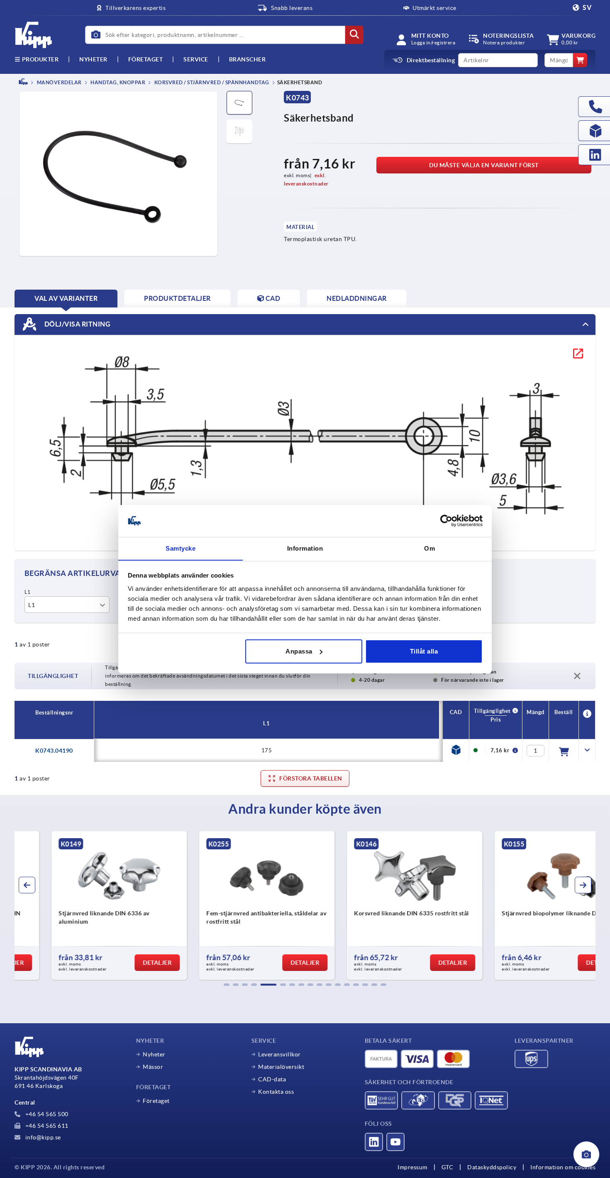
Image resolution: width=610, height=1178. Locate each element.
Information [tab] (305, 547)
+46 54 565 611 (46, 1125)
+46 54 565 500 (46, 1114)
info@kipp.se (42, 1137)
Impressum (412, 1167)
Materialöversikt (281, 1066)
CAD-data (272, 1079)
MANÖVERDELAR (59, 82)
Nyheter (154, 1054)
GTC (448, 1167)
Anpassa (298, 651)
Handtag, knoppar (118, 82)
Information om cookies (562, 1167)
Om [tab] (429, 547)
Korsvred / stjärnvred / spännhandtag (211, 82)
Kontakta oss (276, 1091)
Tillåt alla (424, 651)
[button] (226, 984)
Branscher (247, 59)
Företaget (145, 59)
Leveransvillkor (279, 1054)
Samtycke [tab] (180, 547)
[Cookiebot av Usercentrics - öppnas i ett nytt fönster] (446, 521)
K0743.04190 (54, 750)
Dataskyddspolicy (491, 1167)
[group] (83, 905)
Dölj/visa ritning (76, 323)
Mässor (153, 1066)
